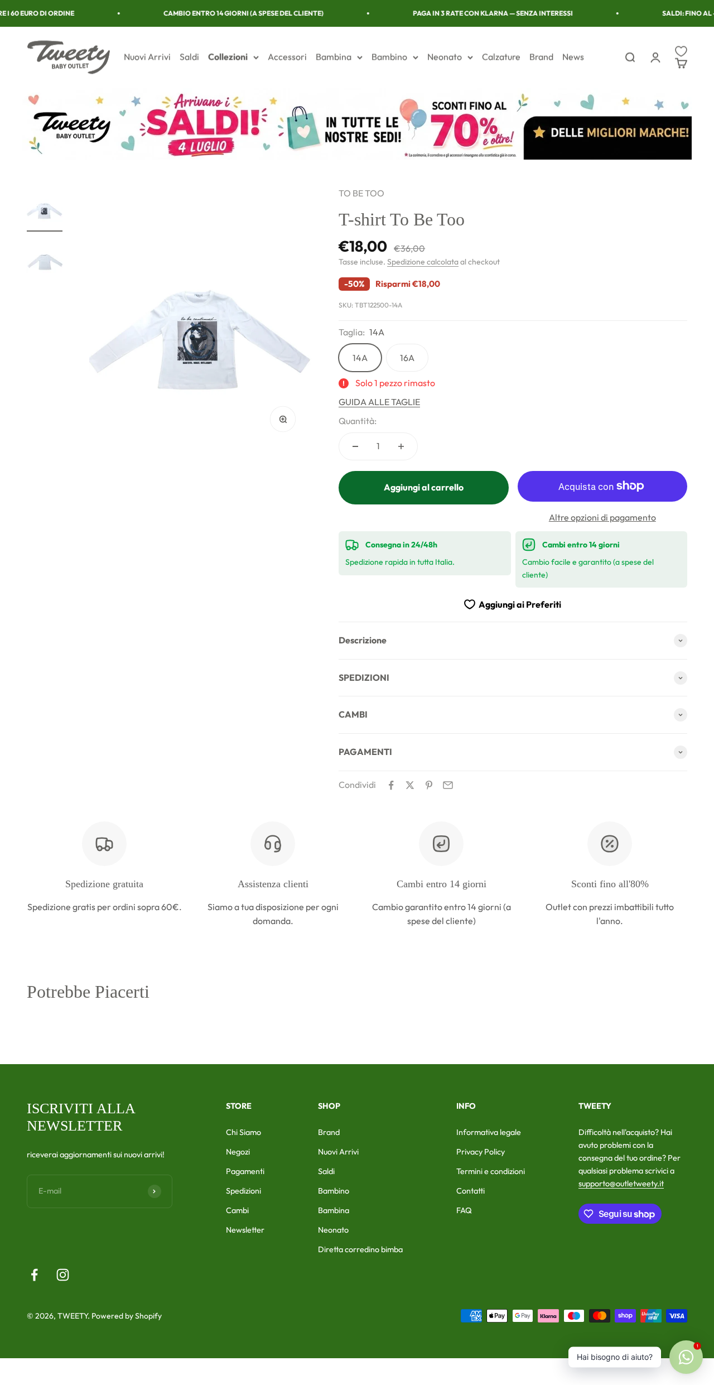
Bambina (333, 56)
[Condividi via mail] (447, 785)
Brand (541, 56)
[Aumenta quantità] (401, 446)
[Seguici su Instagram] (62, 1274)
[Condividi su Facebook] (391, 785)
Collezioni (228, 56)
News (573, 56)
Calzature (501, 56)
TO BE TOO (361, 193)
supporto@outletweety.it (621, 1184)
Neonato (444, 56)
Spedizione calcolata (423, 262)
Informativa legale (488, 1132)
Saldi (189, 56)
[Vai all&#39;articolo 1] (44, 209)
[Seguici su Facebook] (34, 1274)
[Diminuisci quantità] (355, 446)
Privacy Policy (480, 1152)
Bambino (389, 56)
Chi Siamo (243, 1132)
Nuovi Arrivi (147, 56)
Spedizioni (243, 1191)
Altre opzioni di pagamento (602, 517)
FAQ (464, 1210)
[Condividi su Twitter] (410, 785)
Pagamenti (245, 1171)
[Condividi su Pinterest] (428, 785)
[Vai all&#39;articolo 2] (44, 261)
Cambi (237, 1210)
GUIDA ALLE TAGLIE (379, 401)
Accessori (287, 56)
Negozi (238, 1152)
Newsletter (245, 1230)
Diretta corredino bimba (360, 1249)
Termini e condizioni (490, 1171)
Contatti (470, 1191)
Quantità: (358, 420)
